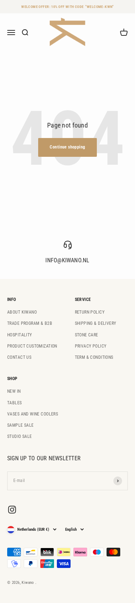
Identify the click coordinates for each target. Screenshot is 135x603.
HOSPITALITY (19, 334)
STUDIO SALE (19, 436)
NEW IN (14, 391)
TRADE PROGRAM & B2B (29, 323)
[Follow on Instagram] (12, 509)
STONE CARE (86, 334)
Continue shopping (67, 147)
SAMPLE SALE (20, 425)
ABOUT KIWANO (22, 312)
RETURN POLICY (89, 312)
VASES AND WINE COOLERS (32, 414)
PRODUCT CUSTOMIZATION (32, 346)
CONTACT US (19, 357)
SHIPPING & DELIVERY (95, 323)
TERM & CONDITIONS (94, 357)
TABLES (14, 402)
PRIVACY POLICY (91, 346)
